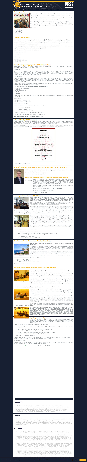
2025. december (65, 431)
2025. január (24, 434)
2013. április (62, 451)
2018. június (69, 443)
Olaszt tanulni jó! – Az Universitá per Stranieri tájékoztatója (32, 241)
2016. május (56, 446)
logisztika (60, 421)
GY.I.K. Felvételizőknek (47, 407)
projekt (30, 422)
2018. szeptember (50, 443)
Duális (48, 405)
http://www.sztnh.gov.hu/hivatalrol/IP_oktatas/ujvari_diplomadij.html (28, 116)
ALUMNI (30, 405)
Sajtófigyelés (43, 410)
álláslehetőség (19, 424)
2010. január (24, 457)
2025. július (46, 432)
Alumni (42, 10)
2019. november (19, 442)
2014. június (30, 450)
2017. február (53, 445)
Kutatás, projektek (49, 10)
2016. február (18, 447)
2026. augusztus (19, 431)
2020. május (35, 440)
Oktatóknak (26, 410)
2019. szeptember (32, 442)
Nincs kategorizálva (20, 410)
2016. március (68, 446)
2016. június (51, 446)
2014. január (59, 450)
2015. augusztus (58, 447)
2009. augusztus (58, 457)
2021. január (41, 439)
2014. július (25, 450)
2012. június (69, 452)
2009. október (44, 457)
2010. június (51, 456)
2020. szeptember (68, 439)
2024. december (30, 434)
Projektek (38, 410)
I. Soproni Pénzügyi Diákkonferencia (25, 120)
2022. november (19, 437)
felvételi (62, 419)
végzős (70, 423)
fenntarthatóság (24, 420)
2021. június (69, 438)
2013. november (19, 451)
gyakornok (41, 420)
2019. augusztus (39, 442)
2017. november (54, 444)
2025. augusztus (39, 432)
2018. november (37, 443)
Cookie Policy (61, 459)
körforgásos (21, 408)
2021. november (37, 438)
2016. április (62, 446)
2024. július (64, 434)
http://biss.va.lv (59, 25)
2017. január (59, 445)
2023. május (35, 436)
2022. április (62, 437)
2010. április (62, 456)
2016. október (25, 446)
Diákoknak (38, 405)
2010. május (56, 456)
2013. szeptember (32, 451)
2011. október (61, 453)
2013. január (24, 452)
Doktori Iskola (44, 405)
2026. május (35, 431)
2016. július (46, 446)
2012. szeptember (50, 452)
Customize (69, 459)
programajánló (25, 422)
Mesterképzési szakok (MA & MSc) (30, 409)
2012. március (29, 453)
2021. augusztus (58, 438)
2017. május (35, 445)
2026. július (25, 431)
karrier (58, 420)
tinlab (37, 423)
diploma (40, 419)
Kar (65, 407)
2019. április (62, 442)
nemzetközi (18, 422)
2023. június (30, 436)
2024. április (23, 435)
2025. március (68, 432)
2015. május (18, 449)
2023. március (47, 436)
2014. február (53, 450)
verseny (56, 423)
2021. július (64, 438)
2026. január (59, 431)
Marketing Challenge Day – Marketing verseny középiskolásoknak (35, 267)
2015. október (44, 447)
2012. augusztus (58, 452)
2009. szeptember (50, 457)
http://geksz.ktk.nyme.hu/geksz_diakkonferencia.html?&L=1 (31, 126)
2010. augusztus (39, 456)
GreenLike (31, 420)
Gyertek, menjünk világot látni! (40, 318)
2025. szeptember (32, 432)
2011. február (53, 454)
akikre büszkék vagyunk (21, 419)
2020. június (30, 440)
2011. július (25, 454)
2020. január (59, 440)
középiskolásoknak (48, 421)
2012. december (30, 452)
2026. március (47, 431)
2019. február (18, 443)
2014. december (47, 449)
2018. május (18, 444)
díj (43, 419)
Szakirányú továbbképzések (52, 410)
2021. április (23, 439)
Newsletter (58, 409)
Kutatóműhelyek (19, 409)
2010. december (65, 454)
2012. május (18, 453)
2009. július (64, 457)
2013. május (56, 451)
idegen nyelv (47, 420)
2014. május (35, 450)
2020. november (54, 439)
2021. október (44, 438)
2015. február (35, 449)
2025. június (51, 432)
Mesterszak (65, 421)
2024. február (35, 435)
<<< (14, 399)
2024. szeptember (50, 434)
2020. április (41, 440)
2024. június (69, 434)
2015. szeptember (50, 447)
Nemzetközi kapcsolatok (50, 409)
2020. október (61, 439)
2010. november (19, 456)
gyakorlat (36, 420)
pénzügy (40, 422)
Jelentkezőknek (56, 407)
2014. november (54, 449)
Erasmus (57, 419)
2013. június (51, 451)
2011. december (47, 453)
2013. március (68, 451)
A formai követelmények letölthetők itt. (22, 163)
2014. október (61, 449)
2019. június (51, 442)
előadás (53, 419)
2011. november (54, 453)
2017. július (25, 445)
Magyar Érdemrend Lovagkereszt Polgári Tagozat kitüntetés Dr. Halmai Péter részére (40, 167)
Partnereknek (32, 410)
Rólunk (15, 10)
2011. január (59, 454)
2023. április (41, 436)
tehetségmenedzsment (30, 423)
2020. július (25, 440)
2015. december (30, 447)
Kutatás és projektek (66, 408)
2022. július (46, 437)
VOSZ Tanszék (52, 411)
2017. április (41, 445)
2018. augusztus (58, 443)
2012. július (64, 452)
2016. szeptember (32, 446)
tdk (69, 422)
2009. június (69, 457)
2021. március (29, 439)
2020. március (47, 440)
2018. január (41, 444)
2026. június (30, 431)
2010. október (25, 456)
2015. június (69, 447)
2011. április (41, 454)
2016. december (65, 445)
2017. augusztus (19, 445)
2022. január (24, 438)
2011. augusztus (19, 454)
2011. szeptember (68, 453)
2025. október (25, 432)
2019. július (46, 442)
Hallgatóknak (36, 10)
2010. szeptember (32, 456)
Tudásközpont (37, 411)
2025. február (18, 434)
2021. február (35, 439)
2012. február (35, 453)
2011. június (30, 454)
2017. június (30, 445)
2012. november (37, 452)
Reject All (76, 459)
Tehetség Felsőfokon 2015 (22, 37)
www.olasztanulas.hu (25, 263)
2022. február (18, 438)
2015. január (41, 449)
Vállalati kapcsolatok (44, 411)
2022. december (65, 436)
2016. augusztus (39, 446)
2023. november (54, 435)
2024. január (41, 435)
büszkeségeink (34, 419)
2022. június (51, 437)
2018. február (35, 444)
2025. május (56, 432)
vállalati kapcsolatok (64, 423)
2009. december (30, 457)
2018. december (30, 443)
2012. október (44, 452)
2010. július (46, 456)
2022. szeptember (32, 437)
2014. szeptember (68, 449)
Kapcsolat (57, 10)
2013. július (46, 451)
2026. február (53, 431)
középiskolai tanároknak (37, 421)
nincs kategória (64, 409)
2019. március (68, 442)
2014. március (47, 450)
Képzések (29, 10)
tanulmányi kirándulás (62, 422)
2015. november (37, 447)
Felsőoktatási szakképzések (21, 407)
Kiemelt (17, 408)
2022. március (68, 437)
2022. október (25, 437)
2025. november (19, 432)
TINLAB (27, 411)
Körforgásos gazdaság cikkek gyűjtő (41, 408)
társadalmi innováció (49, 423)
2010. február (18, 457)
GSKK (41, 407)
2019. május (56, 442)
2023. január (59, 436)
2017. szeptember (68, 444)
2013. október (25, 451)
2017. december (47, 444)
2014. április (41, 450)
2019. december (65, 440)
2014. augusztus (19, 450)
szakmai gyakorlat (46, 422)
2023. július (25, 436)
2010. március (68, 456)
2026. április (41, 431)
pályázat (35, 422)
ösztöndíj (25, 424)
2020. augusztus (19, 440)
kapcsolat (53, 420)
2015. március (29, 449)
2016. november (19, 446)
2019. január (24, 443)
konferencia (63, 420)
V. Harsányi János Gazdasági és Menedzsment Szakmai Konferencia (46, 177)
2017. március (47, 445)
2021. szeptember (50, 438)
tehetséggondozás (20, 423)
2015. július (64, 447)
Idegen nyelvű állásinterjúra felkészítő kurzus (28, 196)
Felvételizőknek (22, 10)
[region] (43, 459)
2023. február (53, 436)
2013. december (65, 450)
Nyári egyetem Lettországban (23, 12)
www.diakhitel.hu (17, 61)
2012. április (23, 453)
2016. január (24, 447)
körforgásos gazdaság (26, 421)
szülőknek (54, 422)
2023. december (47, 435)
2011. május (35, 454)
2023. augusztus (19, 436)
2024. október (44, 434)
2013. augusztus (39, 451)
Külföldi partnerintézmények (55, 408)
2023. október (61, 435)
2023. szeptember (68, 435)
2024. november (37, 434)
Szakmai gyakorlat (62, 410)
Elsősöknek (53, 405)
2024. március (29, 435)
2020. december (47, 439)
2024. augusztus (58, 434)
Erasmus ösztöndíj (59, 405)
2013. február (18, 452)
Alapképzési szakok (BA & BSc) (22, 405)
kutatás (68, 420)
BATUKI (33, 405)
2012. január (41, 453)
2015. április (23, 449)
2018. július (64, 443)
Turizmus (41, 423)
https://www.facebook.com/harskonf (54, 188)
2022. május (56, 437)
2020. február (53, 440)
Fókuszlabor (36, 407)
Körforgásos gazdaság (29, 408)
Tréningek (31, 411)
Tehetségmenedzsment (20, 411)
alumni (29, 419)
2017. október (61, 444)
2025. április (62, 432)
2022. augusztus (39, 437)
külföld (55, 421)
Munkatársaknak (40, 409)
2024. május (18, 435)
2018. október (44, 443)
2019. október (25, 442)
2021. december (30, 438)
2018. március (29, 444)
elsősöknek (47, 419)
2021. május (18, 439)
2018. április (23, 444)
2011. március (47, 454)
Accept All (82, 459)
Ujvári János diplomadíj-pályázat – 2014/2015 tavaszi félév (32, 64)
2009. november (37, 457)
